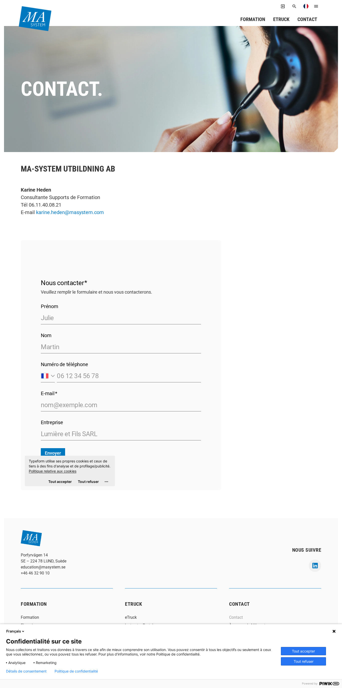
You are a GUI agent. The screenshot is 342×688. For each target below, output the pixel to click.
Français (13, 631)
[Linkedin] (315, 565)
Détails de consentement (26, 671)
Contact (307, 19)
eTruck (281, 19)
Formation (252, 19)
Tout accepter (303, 651)
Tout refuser (303, 661)
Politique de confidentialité (76, 671)
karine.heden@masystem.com (70, 212)
